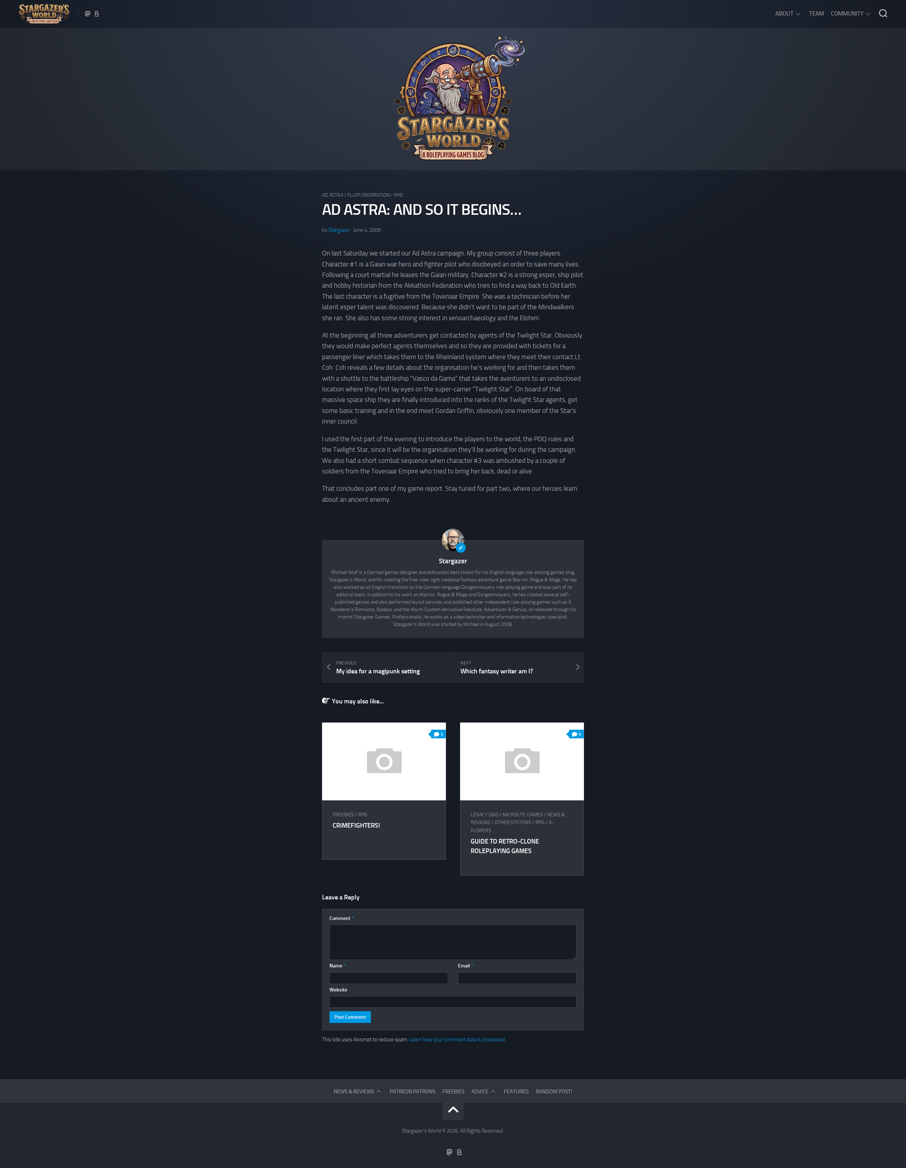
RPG (398, 195)
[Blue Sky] (97, 14)
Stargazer (339, 230)
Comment (341, 918)
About (784, 13)
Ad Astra (332, 195)
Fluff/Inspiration (369, 195)
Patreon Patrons (412, 1091)
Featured (516, 1091)
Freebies (343, 815)
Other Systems (513, 822)
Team (816, 13)
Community (847, 13)
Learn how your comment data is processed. (457, 1039)
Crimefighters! (356, 825)
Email (465, 966)
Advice (479, 1091)
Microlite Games (523, 815)
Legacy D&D (484, 815)
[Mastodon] (88, 14)
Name (337, 966)
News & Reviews (354, 1091)
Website (338, 990)
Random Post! (554, 1091)
